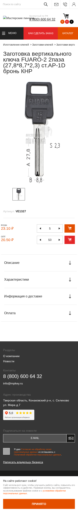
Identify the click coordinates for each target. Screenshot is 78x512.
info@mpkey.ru (56, 4)
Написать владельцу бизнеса (23, 462)
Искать (45, 4)
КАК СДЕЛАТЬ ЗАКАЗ (40, 33)
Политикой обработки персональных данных (37, 454)
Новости (8, 361)
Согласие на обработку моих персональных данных (33, 450)
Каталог (67, 33)
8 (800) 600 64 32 (42, 19)
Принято (39, 504)
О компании (11, 356)
